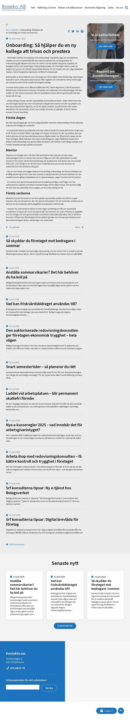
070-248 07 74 (17, 668)
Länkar (111, 7)
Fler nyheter (65, 625)
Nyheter (15, 30)
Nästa (78, 227)
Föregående (14, 227)
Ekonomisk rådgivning (95, 7)
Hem (33, 7)
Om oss (119, 7)
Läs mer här (106, 46)
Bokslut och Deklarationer (70, 7)
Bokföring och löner (46, 7)
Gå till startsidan (16, 544)
